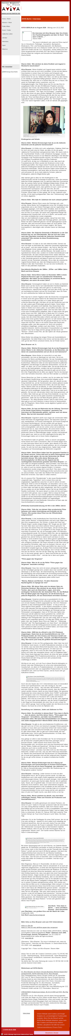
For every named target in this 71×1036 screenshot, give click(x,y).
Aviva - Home (6, 19)
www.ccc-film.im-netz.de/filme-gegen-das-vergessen (39, 927)
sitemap (10, 1034)
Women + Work (7, 22)
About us (5, 49)
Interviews (5, 41)
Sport (3, 45)
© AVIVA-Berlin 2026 (9, 1030)
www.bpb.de (29, 938)
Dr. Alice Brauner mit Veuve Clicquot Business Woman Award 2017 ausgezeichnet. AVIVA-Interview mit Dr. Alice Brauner (44, 973)
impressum (17, 1034)
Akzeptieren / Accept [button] (51, 1032)
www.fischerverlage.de (37, 915)
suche (6, 1034)
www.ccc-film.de (27, 925)
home (31, 1034)
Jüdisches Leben (7, 34)
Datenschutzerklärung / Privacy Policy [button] (49, 1027)
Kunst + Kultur (6, 30)
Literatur (4, 37)
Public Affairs (6, 26)
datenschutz (25, 1034)
